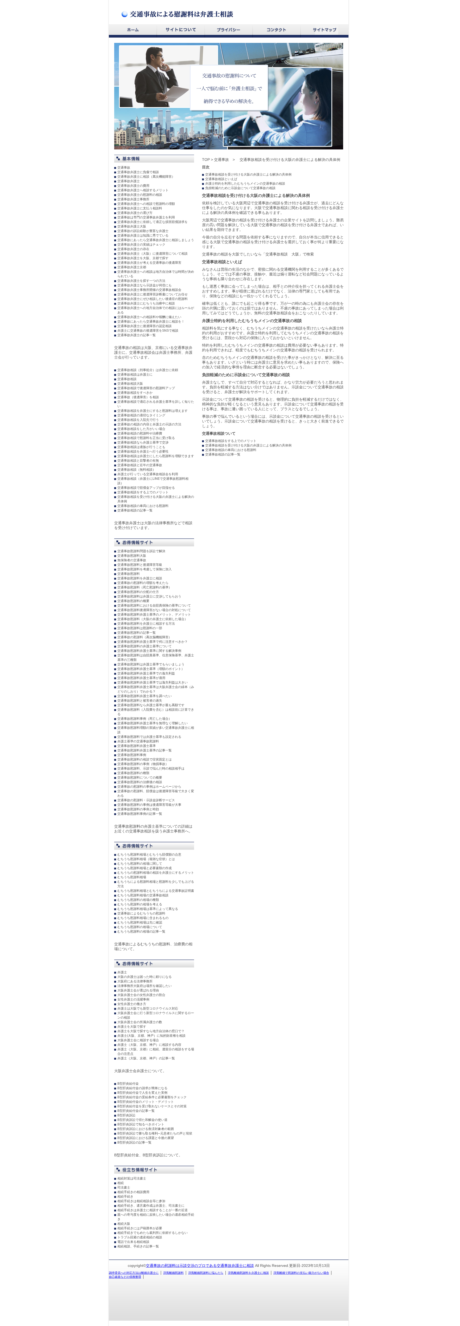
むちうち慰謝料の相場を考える (139, 904)
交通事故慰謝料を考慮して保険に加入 (144, 569)
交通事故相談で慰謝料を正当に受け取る (146, 438)
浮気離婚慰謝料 (173, 1272)
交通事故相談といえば (221, 179)
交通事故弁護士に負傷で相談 (138, 172)
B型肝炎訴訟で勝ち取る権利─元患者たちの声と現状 (154, 1133)
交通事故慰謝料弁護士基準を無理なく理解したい (152, 723)
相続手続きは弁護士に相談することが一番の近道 (152, 1210)
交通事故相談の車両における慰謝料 (143, 506)
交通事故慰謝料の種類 (133, 773)
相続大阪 (123, 1224)
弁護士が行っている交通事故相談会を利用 (147, 474)
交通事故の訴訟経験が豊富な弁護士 (143, 231)
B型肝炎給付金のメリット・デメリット (145, 1102)
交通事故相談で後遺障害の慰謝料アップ (146, 388)
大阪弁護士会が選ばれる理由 (138, 990)
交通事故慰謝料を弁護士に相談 (139, 578)
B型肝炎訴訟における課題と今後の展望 (145, 1138)
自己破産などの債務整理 (125, 1276)
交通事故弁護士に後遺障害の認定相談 (144, 326)
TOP (206, 159)
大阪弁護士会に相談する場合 (138, 1040)
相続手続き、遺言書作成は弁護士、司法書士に (150, 1205)
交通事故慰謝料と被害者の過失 (139, 700)
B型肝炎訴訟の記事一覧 (134, 1142)
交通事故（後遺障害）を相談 (138, 397)
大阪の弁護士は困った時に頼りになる (144, 977)
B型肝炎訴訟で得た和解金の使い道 (142, 1120)
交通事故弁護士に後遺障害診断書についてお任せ (152, 294)
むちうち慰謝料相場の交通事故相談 (143, 895)
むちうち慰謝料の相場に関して (139, 863)
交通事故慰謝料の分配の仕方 (138, 592)
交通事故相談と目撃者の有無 (138, 460)
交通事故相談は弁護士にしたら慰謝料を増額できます (155, 456)
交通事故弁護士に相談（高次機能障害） (146, 176)
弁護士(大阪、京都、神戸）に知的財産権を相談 (151, 1036)
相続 (120, 1183)
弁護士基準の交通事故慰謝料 (138, 741)
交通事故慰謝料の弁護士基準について (144, 646)
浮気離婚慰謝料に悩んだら (205, 1272)
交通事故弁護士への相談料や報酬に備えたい (149, 317)
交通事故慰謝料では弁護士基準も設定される (149, 737)
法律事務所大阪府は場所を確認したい (144, 986)
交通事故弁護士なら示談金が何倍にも (144, 285)
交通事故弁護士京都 (131, 267)
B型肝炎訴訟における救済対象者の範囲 (145, 1129)
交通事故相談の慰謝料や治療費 (139, 433)
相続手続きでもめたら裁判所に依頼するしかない (152, 1233)
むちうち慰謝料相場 (131, 877)
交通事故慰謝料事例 (131, 755)
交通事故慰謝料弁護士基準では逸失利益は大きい (152, 682)
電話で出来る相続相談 (133, 1242)
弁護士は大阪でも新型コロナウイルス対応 (147, 1008)
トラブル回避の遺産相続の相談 (139, 1237)
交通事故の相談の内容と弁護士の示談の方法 (149, 424)
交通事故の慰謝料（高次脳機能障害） (144, 637)
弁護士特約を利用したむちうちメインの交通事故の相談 (245, 183)
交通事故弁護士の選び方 (135, 213)
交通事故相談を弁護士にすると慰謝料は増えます (152, 411)
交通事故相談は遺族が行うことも (141, 447)
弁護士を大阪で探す (131, 1026)
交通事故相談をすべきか (135, 392)
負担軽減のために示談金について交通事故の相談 (240, 188)
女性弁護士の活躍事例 (133, 999)
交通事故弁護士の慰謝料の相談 (139, 195)
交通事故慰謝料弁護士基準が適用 (141, 678)
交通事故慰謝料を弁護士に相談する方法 (146, 623)
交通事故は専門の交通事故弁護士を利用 (146, 217)
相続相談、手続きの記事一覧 (138, 1246)
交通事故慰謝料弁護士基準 (136, 746)
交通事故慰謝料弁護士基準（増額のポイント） (150, 669)
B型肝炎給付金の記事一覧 (136, 1111)
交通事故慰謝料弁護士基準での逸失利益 (146, 673)
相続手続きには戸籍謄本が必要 (139, 1228)
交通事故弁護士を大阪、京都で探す (143, 258)
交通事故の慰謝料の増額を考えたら (143, 583)
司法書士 (123, 1187)
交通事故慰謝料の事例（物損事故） (143, 764)
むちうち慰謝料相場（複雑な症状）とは (146, 859)
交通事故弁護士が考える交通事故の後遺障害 (149, 263)
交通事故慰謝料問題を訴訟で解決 (141, 551)
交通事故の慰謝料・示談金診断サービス (146, 800)
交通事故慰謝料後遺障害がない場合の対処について (154, 610)
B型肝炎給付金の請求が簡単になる (142, 1088)
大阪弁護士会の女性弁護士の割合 (141, 995)
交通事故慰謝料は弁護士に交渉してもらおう (149, 596)
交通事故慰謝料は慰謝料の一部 (139, 628)
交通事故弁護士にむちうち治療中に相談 (146, 303)
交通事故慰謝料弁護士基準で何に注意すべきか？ (152, 642)
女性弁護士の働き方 (131, 1004)
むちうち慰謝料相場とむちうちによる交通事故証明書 (155, 891)
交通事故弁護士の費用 (133, 186)
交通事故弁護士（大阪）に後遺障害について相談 (152, 253)
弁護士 (122, 972)
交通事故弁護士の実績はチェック (141, 244)
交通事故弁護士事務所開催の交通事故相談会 (149, 290)
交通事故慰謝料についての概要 (139, 777)
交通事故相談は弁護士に (135, 374)
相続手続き (125, 1196)
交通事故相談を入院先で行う (138, 420)
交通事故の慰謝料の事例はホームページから (149, 786)
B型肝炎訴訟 (126, 1115)
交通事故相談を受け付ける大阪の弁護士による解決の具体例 (248, 174)
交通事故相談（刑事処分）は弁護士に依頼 (147, 370)
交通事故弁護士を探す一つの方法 (141, 281)
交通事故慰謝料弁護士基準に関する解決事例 (149, 651)
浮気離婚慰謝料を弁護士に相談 (248, 1272)
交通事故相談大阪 (130, 383)
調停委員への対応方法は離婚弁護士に (134, 1272)
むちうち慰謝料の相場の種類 (138, 900)
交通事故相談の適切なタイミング (141, 415)
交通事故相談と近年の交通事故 (139, 465)
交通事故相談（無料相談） (136, 469)
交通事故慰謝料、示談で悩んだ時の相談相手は (150, 768)
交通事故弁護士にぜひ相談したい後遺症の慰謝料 (152, 299)
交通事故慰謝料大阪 (131, 556)
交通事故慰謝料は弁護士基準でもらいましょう (150, 664)
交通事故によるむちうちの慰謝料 (141, 913)
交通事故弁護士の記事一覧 (136, 335)
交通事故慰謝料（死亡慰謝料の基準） (144, 587)
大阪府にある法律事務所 (135, 981)
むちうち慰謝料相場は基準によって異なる (147, 909)
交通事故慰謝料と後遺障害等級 (139, 565)
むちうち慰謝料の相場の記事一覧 (141, 931)
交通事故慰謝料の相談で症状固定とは (144, 759)
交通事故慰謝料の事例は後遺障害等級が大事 (149, 805)
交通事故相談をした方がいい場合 (141, 429)
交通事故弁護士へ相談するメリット (143, 190)
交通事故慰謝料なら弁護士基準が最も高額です (150, 705)
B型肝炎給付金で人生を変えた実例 (142, 1093)
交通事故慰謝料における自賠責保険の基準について (154, 605)
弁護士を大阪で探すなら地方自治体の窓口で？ (150, 1031)
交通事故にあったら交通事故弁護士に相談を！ (150, 321)
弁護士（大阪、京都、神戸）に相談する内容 (149, 1045)
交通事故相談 (127, 379)
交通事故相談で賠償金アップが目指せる (146, 488)
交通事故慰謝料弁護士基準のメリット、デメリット (154, 614)
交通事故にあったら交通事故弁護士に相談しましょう (155, 240)
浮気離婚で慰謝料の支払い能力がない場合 (301, 1272)
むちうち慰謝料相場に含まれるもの (143, 918)
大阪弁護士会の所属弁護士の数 (139, 1022)
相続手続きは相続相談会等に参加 (141, 1201)
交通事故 (123, 167)
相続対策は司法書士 (131, 1178)
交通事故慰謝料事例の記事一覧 (139, 814)
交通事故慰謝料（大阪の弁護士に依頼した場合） (152, 619)
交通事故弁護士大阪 (131, 226)
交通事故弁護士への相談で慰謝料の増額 (146, 204)
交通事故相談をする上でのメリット (143, 492)
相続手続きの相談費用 (133, 1192)
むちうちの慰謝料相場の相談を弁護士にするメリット (155, 872)
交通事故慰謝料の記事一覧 (136, 632)
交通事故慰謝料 (128, 574)
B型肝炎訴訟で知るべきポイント (140, 1124)
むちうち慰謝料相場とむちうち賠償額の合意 (149, 854)
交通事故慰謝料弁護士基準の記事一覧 (144, 750)
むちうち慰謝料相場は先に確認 (139, 922)
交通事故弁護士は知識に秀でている (143, 235)
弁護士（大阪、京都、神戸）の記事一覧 (146, 1058)
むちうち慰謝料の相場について (139, 927)
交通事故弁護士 (128, 181)
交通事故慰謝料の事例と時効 (138, 809)
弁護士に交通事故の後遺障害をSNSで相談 (147, 330)
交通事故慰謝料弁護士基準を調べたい (144, 696)
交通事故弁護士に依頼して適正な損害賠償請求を (152, 222)
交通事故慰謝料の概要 (133, 601)
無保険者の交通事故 (131, 560)
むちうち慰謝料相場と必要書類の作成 (144, 868)
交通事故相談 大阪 (282, 254)
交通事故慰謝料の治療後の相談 (139, 782)
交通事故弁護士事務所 (133, 199)
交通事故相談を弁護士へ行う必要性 (143, 451)
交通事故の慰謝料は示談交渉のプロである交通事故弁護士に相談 (200, 1265)
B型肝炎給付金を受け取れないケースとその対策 (152, 1106)
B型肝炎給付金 (128, 1083)
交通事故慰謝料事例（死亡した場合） (144, 719)
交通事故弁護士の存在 (133, 249)
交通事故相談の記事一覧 (135, 510)
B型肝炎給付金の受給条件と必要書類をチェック (152, 1097)
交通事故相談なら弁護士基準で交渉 (143, 442)
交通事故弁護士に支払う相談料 (139, 208)
